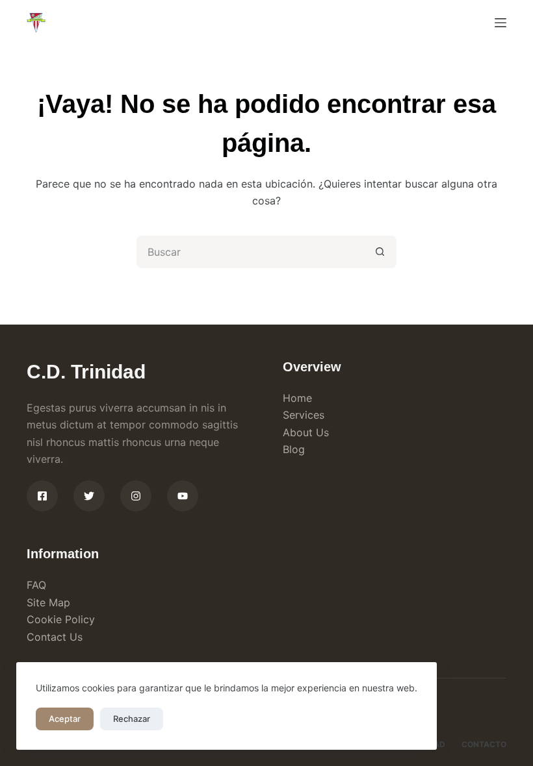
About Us (306, 432)
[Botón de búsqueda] (380, 252)
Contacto (484, 744)
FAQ (36, 584)
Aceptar (65, 718)
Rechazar (131, 718)
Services (303, 414)
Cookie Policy (61, 619)
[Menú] (500, 23)
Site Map (48, 602)
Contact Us (55, 636)
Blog (294, 449)
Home (297, 397)
